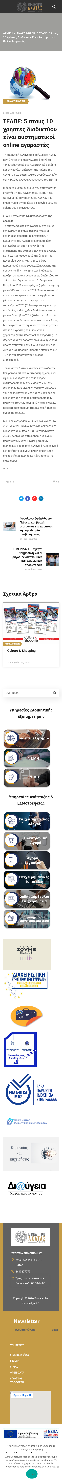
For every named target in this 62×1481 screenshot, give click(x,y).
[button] (54, 6)
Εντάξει (32, 1474)
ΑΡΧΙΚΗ (8, 33)
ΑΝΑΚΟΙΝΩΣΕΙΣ (26, 33)
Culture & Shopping (21, 651)
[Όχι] (58, 1466)
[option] (31, 635)
